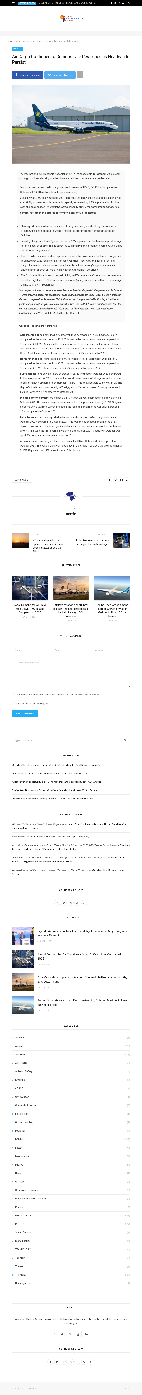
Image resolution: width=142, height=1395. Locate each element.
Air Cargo (22, 480)
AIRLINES (20, 1054)
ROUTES (20, 1224)
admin (71, 513)
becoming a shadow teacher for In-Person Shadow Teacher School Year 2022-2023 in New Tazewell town (64, 845)
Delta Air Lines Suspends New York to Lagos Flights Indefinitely (57, 836)
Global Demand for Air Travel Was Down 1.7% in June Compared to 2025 (69, 3)
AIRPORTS (21, 1063)
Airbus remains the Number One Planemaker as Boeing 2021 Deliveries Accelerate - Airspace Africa (62, 857)
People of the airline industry (30, 1198)
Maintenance (22, 1156)
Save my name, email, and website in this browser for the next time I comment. (59, 694)
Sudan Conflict (23, 1232)
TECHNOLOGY (23, 1249)
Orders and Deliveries (26, 1190)
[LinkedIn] (127, 479)
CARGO (19, 1088)
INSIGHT (17, 49)
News (18, 1173)
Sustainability (22, 1241)
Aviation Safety (23, 1071)
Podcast (19, 1207)
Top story (20, 1258)
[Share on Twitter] (115, 479)
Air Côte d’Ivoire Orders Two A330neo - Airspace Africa (39, 824)
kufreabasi (17, 836)
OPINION (19, 1181)
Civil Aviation (22, 1097)
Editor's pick (21, 1113)
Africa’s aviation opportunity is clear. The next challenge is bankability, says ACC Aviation (56, 781)
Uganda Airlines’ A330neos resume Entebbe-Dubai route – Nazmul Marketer (50, 870)
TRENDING (20, 1274)
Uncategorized (23, 1283)
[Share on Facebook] (109, 479)
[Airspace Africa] (71, 18)
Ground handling (24, 1122)
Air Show (20, 1037)
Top (128, 1388)
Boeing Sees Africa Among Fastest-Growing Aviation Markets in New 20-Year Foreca (54, 790)
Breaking (20, 1080)
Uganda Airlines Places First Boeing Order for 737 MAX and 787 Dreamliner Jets (52, 798)
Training (19, 1266)
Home (9, 41)
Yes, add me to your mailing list (31, 703)
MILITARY (20, 1164)
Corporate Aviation (25, 1105)
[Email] (121, 479)
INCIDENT (20, 1130)
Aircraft (19, 1046)
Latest (18, 1147)
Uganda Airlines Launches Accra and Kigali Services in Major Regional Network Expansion (56, 765)
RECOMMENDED (24, 1215)
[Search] (129, 3)
